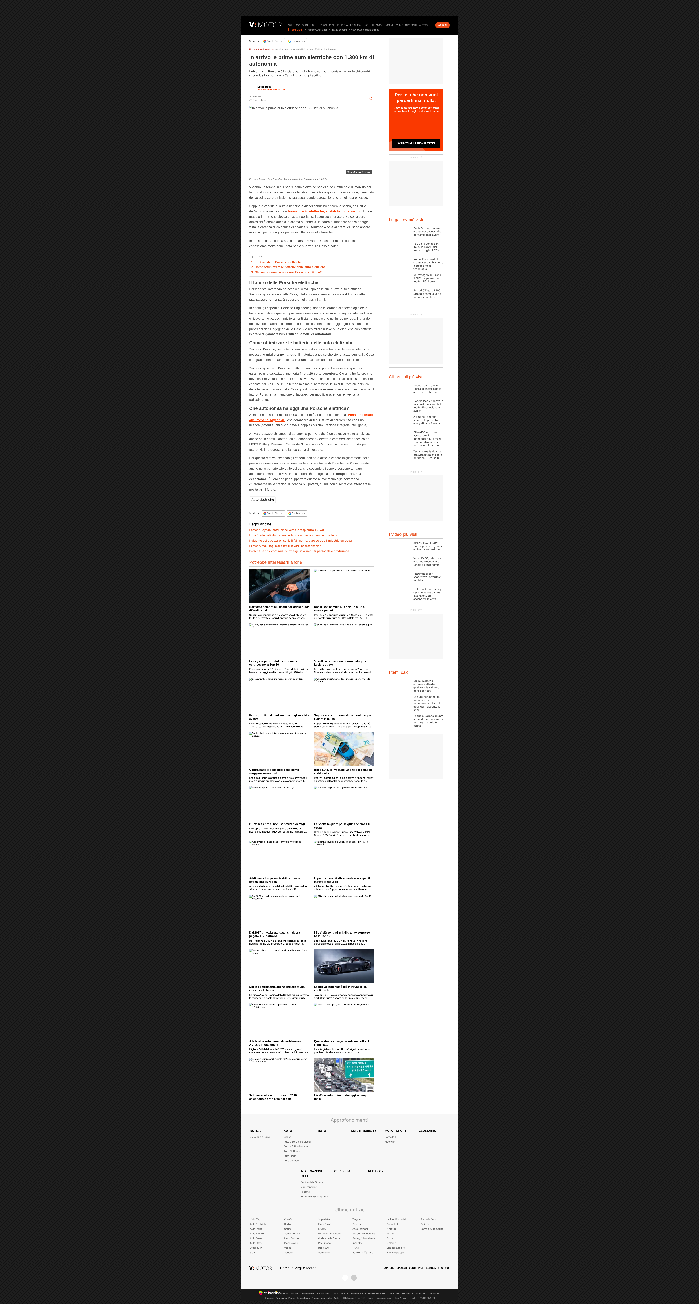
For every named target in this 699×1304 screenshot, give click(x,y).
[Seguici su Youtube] (354, 1278)
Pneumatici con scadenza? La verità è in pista (427, 577)
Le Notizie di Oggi (260, 1137)
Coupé (288, 1228)
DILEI (384, 1293)
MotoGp (391, 1228)
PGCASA (344, 1293)
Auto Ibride (290, 1155)
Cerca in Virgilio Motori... (300, 1268)
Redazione (377, 1171)
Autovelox (324, 1252)
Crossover (256, 1247)
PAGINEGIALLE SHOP (327, 1293)
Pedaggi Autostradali (364, 1238)
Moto (300, 25)
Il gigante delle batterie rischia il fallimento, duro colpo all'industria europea (300, 540)
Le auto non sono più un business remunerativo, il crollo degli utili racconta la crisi (427, 703)
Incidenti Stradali (396, 1219)
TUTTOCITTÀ (374, 1293)
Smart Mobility (387, 25)
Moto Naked (291, 1243)
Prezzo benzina (339, 29)
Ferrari (390, 1233)
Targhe (356, 1219)
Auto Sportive (292, 1233)
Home (252, 49)
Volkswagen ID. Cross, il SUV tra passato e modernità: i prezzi (427, 278)
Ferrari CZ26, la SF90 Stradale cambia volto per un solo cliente (427, 294)
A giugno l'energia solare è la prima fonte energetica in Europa (427, 420)
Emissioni (426, 1224)
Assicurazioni (360, 1228)
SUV (252, 1252)
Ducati (390, 1238)
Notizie (369, 25)
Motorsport (408, 25)
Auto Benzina (257, 1233)
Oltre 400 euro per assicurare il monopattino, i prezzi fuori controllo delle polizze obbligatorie (427, 439)
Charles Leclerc (396, 1247)
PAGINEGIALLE (308, 1293)
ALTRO (423, 25)
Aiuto (336, 1298)
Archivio (443, 1268)
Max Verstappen (396, 1252)
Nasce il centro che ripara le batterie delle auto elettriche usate (427, 389)
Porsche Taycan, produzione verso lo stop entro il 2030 (286, 530)
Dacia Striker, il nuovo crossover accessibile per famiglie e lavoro (427, 231)
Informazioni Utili (311, 1174)
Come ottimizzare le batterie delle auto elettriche (290, 267)
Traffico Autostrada (317, 29)
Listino (287, 1137)
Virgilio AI (327, 25)
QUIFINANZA (407, 1293)
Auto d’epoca (291, 1160)
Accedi (442, 25)
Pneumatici (324, 1243)
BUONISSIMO (421, 1293)
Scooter (288, 1252)
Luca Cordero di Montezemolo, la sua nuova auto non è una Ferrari (294, 535)
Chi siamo (269, 1298)
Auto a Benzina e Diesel (297, 1141)
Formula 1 (390, 1137)
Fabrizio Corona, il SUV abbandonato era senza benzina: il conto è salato (428, 720)
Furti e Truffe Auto (362, 1252)
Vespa (287, 1247)
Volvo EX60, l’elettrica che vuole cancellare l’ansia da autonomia (427, 561)
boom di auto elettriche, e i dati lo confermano (324, 211)
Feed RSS (430, 1268)
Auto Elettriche (292, 1151)
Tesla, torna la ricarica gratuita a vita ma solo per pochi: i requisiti (427, 455)
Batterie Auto (428, 1219)
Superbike (324, 1219)
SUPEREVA (434, 1293)
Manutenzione (309, 1187)
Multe (355, 1247)
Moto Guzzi (324, 1224)
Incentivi (357, 1243)
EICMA (322, 1228)
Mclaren (391, 1243)
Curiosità (342, 1171)
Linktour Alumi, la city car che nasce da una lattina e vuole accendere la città (427, 594)
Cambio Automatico (432, 1228)
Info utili (312, 25)
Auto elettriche (262, 500)
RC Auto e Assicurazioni (314, 1196)
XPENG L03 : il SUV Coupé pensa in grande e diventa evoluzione (428, 546)
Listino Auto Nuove (349, 25)
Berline (288, 1224)
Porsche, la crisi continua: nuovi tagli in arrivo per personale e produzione (299, 551)
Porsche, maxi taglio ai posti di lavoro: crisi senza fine (285, 546)
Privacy (291, 1298)
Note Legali (281, 1298)
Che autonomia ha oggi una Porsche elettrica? (288, 272)
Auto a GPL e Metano (296, 1146)
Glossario (427, 1130)
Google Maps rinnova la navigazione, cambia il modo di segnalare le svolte (428, 405)
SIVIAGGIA (394, 1293)
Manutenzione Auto (329, 1233)
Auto (291, 25)
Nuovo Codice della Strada (365, 29)
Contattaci (416, 1268)
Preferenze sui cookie (322, 1298)
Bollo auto (324, 1247)
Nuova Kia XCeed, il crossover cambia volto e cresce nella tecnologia (428, 264)
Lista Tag (255, 1219)
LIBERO (285, 1293)
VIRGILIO (295, 1293)
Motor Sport (395, 1130)
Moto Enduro (291, 1238)
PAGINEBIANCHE (358, 1293)
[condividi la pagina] (370, 98)
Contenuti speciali (395, 1268)
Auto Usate (256, 1243)
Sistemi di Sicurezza (364, 1233)
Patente (305, 1191)
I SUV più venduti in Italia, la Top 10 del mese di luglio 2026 (426, 247)
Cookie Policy (303, 1298)
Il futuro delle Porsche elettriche (278, 262)
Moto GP (390, 1141)
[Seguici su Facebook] (345, 1278)
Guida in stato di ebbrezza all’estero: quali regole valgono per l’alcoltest (426, 685)
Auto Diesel (256, 1238)
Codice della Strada (312, 1182)
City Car (288, 1219)
